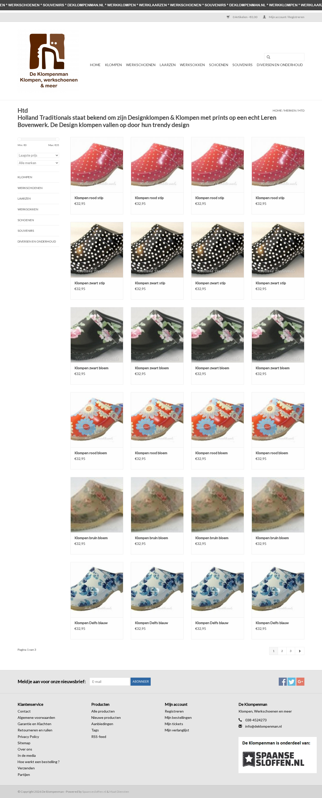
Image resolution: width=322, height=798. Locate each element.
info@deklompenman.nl (263, 726)
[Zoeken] (266, 57)
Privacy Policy (28, 736)
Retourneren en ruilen (35, 730)
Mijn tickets (174, 724)
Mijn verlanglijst (177, 730)
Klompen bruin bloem (91, 538)
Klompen (113, 65)
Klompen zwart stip (89, 283)
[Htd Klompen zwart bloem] (96, 334)
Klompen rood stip (88, 198)
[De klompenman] (48, 60)
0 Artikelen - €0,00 (245, 17)
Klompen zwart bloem (91, 368)
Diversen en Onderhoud (280, 65)
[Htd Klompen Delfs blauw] (96, 589)
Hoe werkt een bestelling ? (39, 762)
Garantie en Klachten (34, 724)
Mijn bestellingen (178, 717)
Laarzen (168, 65)
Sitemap (24, 743)
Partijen (24, 774)
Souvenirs (242, 65)
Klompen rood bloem (90, 453)
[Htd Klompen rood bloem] (96, 419)
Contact (24, 711)
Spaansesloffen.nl (94, 791)
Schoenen (218, 65)
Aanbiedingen (102, 724)
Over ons (25, 749)
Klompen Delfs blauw (91, 623)
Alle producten (103, 711)
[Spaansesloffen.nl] (271, 755)
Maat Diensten (119, 791)
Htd (301, 110)
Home (95, 65)
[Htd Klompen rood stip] (96, 164)
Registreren (174, 711)
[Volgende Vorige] (299, 651)
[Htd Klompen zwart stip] (96, 249)
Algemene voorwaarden (36, 717)
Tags (95, 730)
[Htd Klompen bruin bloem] (96, 504)
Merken (290, 110)
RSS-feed (98, 736)
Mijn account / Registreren (286, 17)
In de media (27, 755)
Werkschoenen (140, 65)
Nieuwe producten (106, 717)
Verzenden (26, 768)
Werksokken (192, 65)
